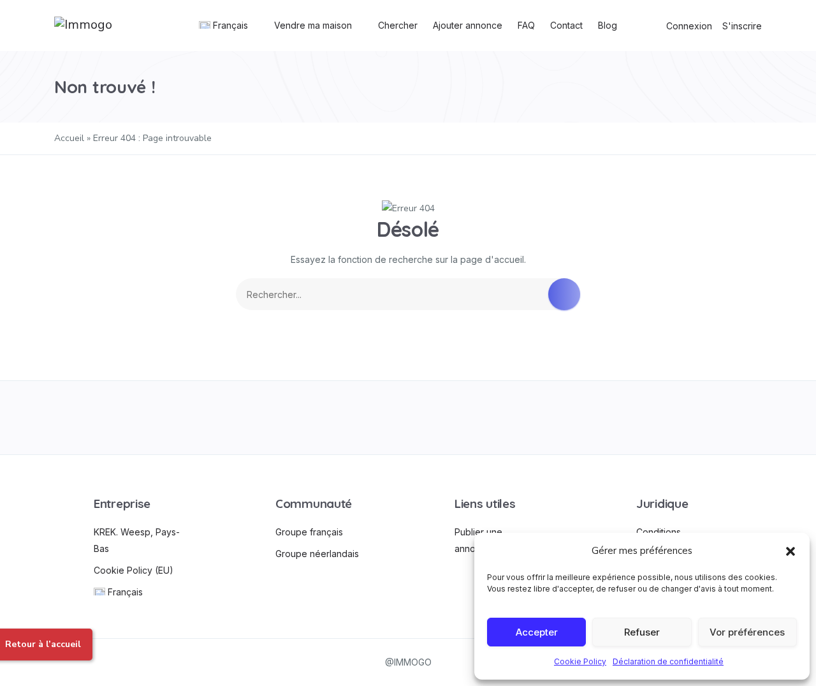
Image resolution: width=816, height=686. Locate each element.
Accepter (537, 632)
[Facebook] (124, 417)
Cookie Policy (580, 661)
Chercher (398, 25)
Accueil (69, 138)
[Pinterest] (550, 417)
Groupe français (309, 531)
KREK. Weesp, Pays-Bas (137, 540)
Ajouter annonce (467, 25)
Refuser (642, 632)
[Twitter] (266, 417)
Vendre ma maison (313, 25)
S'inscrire (742, 25)
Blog (607, 25)
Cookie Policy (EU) (133, 570)
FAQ (526, 25)
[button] (790, 550)
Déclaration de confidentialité (668, 661)
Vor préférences (747, 632)
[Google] (408, 417)
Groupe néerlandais (317, 553)
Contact (566, 25)
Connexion (689, 25)
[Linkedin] (692, 417)
